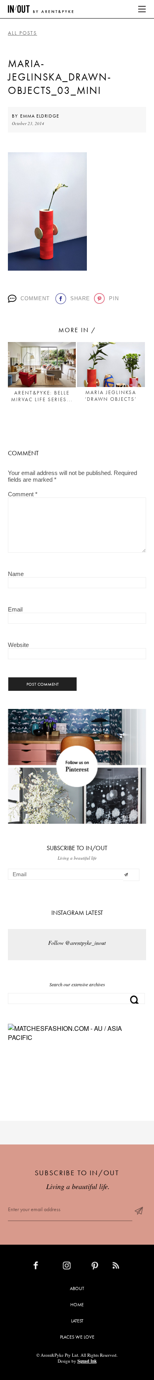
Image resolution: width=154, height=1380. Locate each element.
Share (79, 298)
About (77, 1288)
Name (16, 573)
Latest (77, 1321)
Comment (35, 298)
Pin (113, 298)
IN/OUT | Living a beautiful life (40, 9)
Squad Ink (87, 1361)
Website (18, 644)
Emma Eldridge (39, 116)
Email (15, 609)
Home (77, 1304)
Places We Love (77, 1337)
